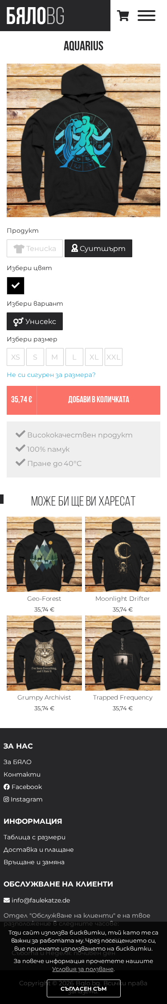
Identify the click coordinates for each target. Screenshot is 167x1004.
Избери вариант (35, 304)
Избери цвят (29, 268)
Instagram (26, 799)
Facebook (26, 787)
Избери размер (32, 339)
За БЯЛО (18, 762)
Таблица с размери (34, 837)
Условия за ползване (82, 968)
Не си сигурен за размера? (51, 375)
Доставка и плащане (39, 850)
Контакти (22, 774)
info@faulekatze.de (40, 900)
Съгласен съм (84, 988)
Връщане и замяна (34, 862)
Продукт (23, 231)
